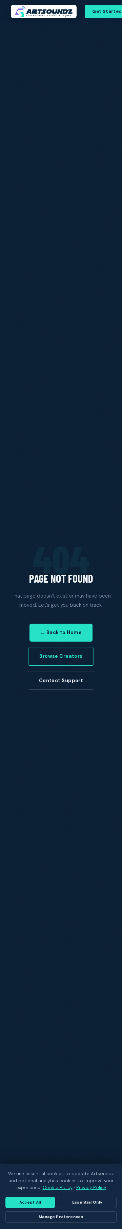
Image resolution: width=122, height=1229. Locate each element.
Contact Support (61, 681)
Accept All (30, 1202)
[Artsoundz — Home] (44, 11)
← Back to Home (61, 632)
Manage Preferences (61, 1217)
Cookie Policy (58, 1187)
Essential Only (87, 1202)
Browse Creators (60, 656)
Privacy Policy (91, 1187)
